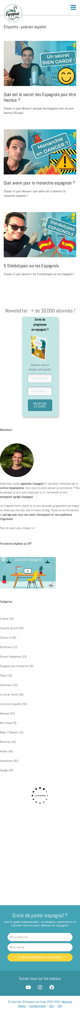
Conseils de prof (9, 628)
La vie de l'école (9, 694)
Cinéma (4, 619)
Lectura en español (10, 704)
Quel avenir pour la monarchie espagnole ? (39, 183)
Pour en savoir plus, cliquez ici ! (17, 528)
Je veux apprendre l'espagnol (40, 957)
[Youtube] (28, 987)
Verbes (3, 751)
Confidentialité (37, 1006)
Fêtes (3, 675)
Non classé (6, 723)
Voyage (4, 770)
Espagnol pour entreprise (14, 666)
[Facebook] (52, 987)
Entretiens (6, 647)
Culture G (5, 638)
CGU (51, 1006)
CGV (60, 1006)
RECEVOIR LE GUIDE (40, 405)
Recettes (5, 742)
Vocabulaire (6, 761)
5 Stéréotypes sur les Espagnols (31, 266)
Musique (4, 713)
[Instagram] (40, 987)
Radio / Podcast (9, 732)
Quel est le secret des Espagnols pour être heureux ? (40, 97)
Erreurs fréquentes (10, 657)
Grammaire (6, 685)
